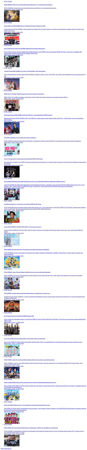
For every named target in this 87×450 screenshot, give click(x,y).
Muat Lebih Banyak (6, 448)
